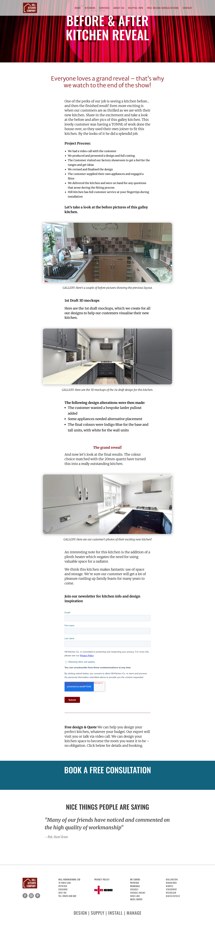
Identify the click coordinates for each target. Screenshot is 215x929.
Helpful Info (135, 8)
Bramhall (135, 886)
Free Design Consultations (163, 8)
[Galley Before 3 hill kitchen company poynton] (107, 282)
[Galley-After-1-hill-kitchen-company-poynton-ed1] (107, 533)
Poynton (134, 882)
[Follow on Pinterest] (37, 895)
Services (104, 8)
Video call (91, 780)
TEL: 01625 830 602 (67, 896)
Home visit (123, 780)
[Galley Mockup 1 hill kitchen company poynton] (107, 384)
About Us (118, 8)
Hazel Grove (136, 899)
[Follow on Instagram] (31, 895)
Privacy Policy (102, 879)
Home (78, 8)
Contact (187, 8)
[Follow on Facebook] (25, 895)
